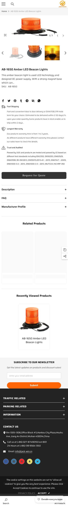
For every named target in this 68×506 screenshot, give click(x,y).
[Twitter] (9, 100)
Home (4, 11)
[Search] (12, 4)
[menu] (3, 4)
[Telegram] (27, 100)
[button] (57, 35)
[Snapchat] (29, 461)
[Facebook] (3, 100)
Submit (34, 385)
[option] (34, 27)
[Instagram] (14, 461)
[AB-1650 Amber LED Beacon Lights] (34, 319)
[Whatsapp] (39, 100)
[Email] (33, 100)
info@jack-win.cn (23, 451)
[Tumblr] (21, 100)
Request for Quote (34, 175)
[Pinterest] (15, 100)
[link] (17, 276)
